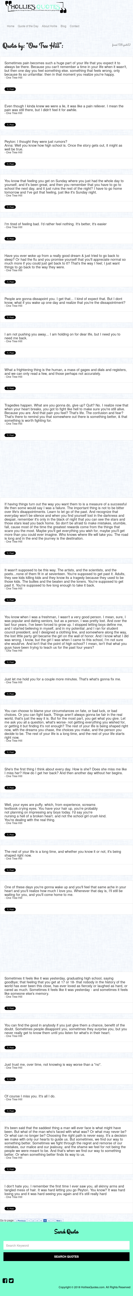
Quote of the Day (28, 26)
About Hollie (49, 26)
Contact (74, 26)
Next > (59, 1220)
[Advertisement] (66, 470)
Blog (63, 26)
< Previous (21, 1220)
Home (10, 26)
